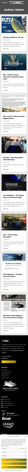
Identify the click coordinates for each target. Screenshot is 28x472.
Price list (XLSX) (6, 401)
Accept (14, 460)
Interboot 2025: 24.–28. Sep (13, 37)
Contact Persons (5, 377)
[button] (26, 436)
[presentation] (14, 24)
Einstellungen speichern (14, 467)
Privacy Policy (7, 470)
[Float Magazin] (14, 418)
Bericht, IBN (5, 407)
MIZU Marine (4, 370)
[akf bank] (14, 414)
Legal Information (19, 470)
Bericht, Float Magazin (8, 403)
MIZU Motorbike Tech (6, 371)
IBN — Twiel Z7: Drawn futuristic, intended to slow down (13, 77)
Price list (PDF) (6, 399)
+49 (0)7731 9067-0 (6, 356)
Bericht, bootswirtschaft (8, 405)
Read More (6, 48)
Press (4, 72)
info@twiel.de (5, 358)
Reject (14, 463)
